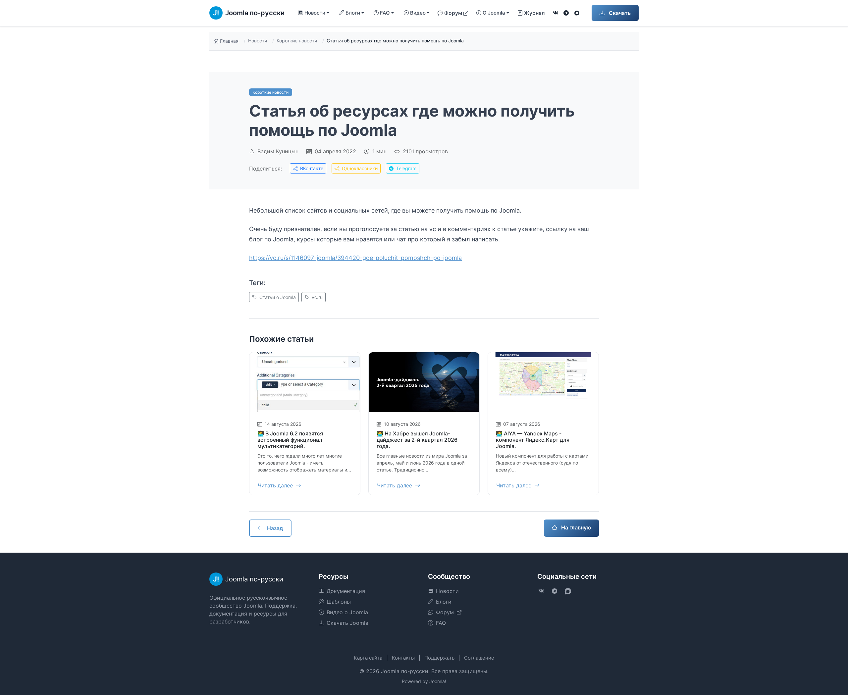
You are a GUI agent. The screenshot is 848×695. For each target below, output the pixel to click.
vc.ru (316, 297)
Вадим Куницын (277, 151)
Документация (346, 591)
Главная (229, 41)
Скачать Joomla (347, 623)
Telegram (405, 168)
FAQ (441, 623)
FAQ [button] (385, 13)
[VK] (555, 13)
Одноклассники (359, 168)
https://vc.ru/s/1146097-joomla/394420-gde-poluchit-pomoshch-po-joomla (355, 257)
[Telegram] (566, 13)
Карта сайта (368, 658)
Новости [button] (314, 13)
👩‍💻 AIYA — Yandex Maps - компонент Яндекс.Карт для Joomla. (532, 439)
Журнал (534, 13)
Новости (257, 40)
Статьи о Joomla (277, 297)
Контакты (403, 658)
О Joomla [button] (494, 13)
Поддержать (439, 658)
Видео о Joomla (347, 612)
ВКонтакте (311, 168)
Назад (274, 528)
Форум (453, 13)
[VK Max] (577, 13)
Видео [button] (418, 13)
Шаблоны (339, 601)
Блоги (443, 601)
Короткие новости (297, 40)
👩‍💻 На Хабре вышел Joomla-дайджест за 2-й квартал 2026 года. (417, 439)
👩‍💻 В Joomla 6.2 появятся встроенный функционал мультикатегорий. (290, 439)
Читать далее (276, 485)
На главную (575, 527)
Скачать (619, 13)
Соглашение (479, 658)
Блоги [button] (352, 13)
